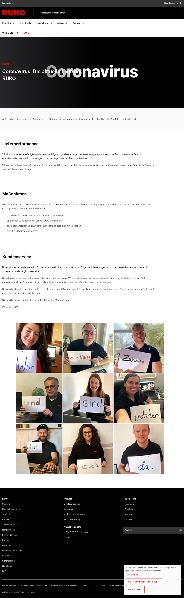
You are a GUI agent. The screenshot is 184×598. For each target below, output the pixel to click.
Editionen (68, 537)
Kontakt (5, 540)
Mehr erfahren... (133, 575)
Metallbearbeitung (72, 504)
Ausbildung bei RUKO (11, 525)
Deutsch (6, 3)
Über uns (6, 504)
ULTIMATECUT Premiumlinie (76, 532)
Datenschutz (86, 585)
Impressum (100, 585)
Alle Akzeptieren (135, 590)
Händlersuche (171, 3)
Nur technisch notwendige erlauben (144, 582)
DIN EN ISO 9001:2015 (12, 550)
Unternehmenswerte (11, 509)
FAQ (4, 571)
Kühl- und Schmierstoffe (74, 514)
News (25, 32)
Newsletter (7, 566)
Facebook (129, 509)
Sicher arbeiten (9, 561)
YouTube (129, 514)
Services (6, 514)
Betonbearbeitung (72, 519)
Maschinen (68, 509)
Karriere (5, 519)
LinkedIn (128, 519)
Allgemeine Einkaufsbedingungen (64, 585)
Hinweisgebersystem (117, 585)
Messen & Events (9, 535)
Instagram (129, 504)
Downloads (25, 23)
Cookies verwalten (9, 585)
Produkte (68, 499)
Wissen (7, 32)
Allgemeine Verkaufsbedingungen (34, 585)
